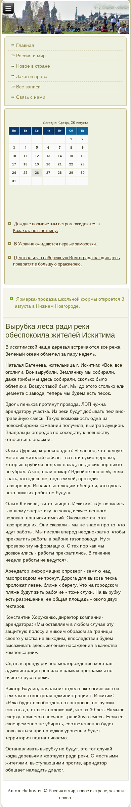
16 (83, 156)
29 (71, 172)
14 (60, 156)
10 (14, 156)
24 (14, 172)
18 (26, 164)
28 (60, 172)
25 (26, 172)
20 (48, 164)
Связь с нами (30, 97)
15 (71, 156)
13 (48, 156)
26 (37, 172)
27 (48, 172)
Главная (25, 45)
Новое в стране (33, 66)
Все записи (28, 86)
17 (14, 164)
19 (37, 164)
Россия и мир (31, 55)
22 (71, 164)
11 (25, 156)
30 (83, 172)
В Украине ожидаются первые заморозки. (55, 243)
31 (14, 181)
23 (83, 164)
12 (37, 156)
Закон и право (31, 76)
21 (60, 164)
